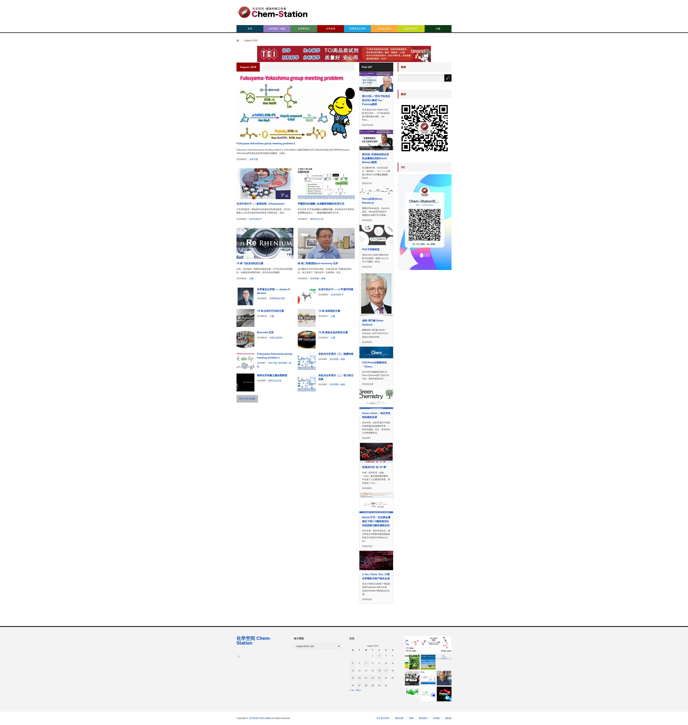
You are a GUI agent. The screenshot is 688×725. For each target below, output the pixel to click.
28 (366, 685)
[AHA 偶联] (428, 644)
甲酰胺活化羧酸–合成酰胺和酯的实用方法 (321, 203)
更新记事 (399, 718)
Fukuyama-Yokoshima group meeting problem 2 (265, 143)
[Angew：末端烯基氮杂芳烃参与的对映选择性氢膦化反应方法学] (428, 678)
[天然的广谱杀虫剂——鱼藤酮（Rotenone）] (412, 662)
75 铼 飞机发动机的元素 (249, 263)
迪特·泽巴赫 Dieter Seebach (372, 322)
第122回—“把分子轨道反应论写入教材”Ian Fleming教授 (376, 100)
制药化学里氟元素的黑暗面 (272, 375)
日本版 (436, 718)
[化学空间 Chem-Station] (272, 11)
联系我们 (423, 718)
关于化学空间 (382, 718)
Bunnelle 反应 (265, 332)
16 (379, 670)
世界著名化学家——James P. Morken (273, 291)
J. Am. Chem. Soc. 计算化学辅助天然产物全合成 (376, 576)
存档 (411, 718)
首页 (250, 28)
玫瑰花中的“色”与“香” (374, 467)
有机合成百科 (384, 28)
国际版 (448, 718)
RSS (238, 656)
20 (359, 678)
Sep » (358, 690)
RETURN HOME (247, 399)
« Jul (351, 690)
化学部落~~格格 (276, 28)
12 (353, 670)
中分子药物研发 (371, 249)
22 (373, 678)
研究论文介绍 (316, 219)
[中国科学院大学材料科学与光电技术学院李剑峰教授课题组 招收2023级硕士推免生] (428, 662)
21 (366, 678)
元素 (438, 28)
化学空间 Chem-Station (253, 641)
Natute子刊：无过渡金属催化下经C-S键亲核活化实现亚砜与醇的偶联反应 (376, 521)
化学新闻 (330, 28)
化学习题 (253, 159)
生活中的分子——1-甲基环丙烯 (335, 289)
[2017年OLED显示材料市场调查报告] (444, 694)
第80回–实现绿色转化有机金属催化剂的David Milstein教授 (375, 158)
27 (359, 685)
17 (386, 670)
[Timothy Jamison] (444, 678)
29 (373, 685)
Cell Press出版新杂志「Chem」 (374, 364)
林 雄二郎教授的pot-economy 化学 (318, 263)
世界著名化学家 (357, 28)
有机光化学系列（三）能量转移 (335, 353)
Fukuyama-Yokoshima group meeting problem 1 (274, 355)
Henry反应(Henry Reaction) (372, 200)
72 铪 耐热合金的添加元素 (333, 332)
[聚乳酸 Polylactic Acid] (412, 692)
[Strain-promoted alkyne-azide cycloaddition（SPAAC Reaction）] (428, 694)
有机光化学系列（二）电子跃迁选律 (335, 377)
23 (379, 678)
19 (353, 678)
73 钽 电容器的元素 (329, 310)
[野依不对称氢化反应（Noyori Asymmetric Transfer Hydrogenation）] (444, 657)
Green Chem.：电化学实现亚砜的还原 (376, 415)
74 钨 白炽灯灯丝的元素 (270, 310)
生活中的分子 (411, 28)
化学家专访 (304, 28)
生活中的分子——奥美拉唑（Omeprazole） (261, 203)
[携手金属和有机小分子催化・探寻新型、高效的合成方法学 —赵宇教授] (412, 678)
